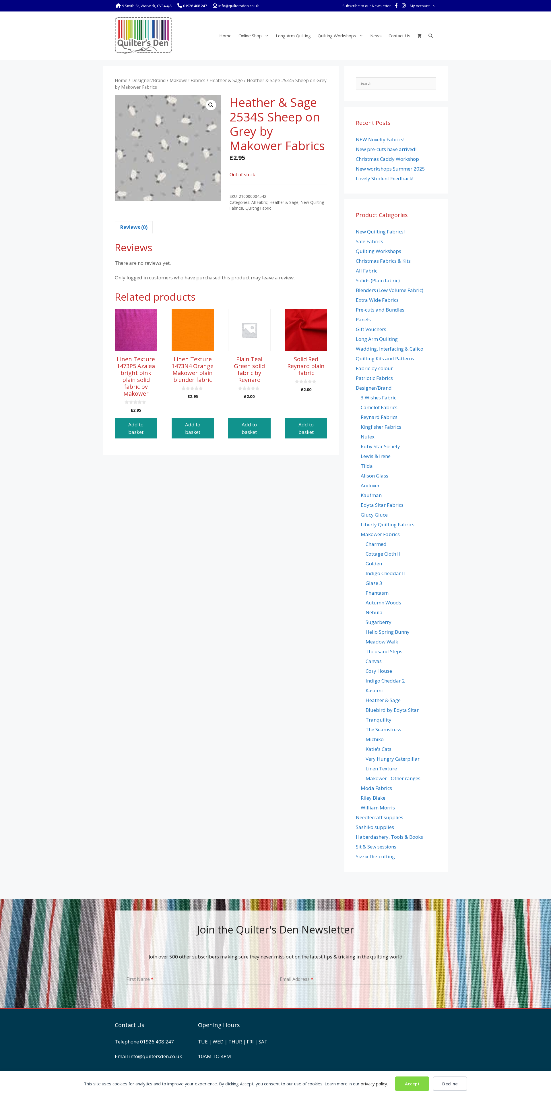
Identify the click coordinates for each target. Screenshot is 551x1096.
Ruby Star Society (380, 446)
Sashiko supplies (375, 827)
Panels (363, 319)
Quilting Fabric (258, 208)
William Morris (378, 807)
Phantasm (377, 592)
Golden (374, 563)
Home (225, 35)
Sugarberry (378, 622)
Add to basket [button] (135, 428)
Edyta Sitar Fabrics (382, 505)
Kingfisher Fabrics (381, 427)
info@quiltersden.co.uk (155, 1056)
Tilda (367, 466)
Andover (370, 485)
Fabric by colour (374, 368)
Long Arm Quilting (293, 35)
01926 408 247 (157, 1041)
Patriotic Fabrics (374, 378)
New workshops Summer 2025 (390, 168)
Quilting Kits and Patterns (385, 358)
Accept (412, 1084)
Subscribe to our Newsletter (366, 5)
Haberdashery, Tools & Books (389, 837)
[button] (211, 105)
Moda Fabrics (376, 788)
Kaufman (371, 495)
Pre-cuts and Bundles (380, 309)
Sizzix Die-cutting (375, 856)
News (376, 35)
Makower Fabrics (187, 80)
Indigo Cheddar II (385, 573)
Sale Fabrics (369, 241)
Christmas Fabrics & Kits (383, 261)
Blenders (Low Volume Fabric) (389, 290)
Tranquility (378, 719)
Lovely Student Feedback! (384, 178)
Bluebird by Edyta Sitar (392, 710)
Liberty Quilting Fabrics (387, 524)
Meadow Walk (382, 641)
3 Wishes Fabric (378, 397)
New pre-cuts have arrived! (386, 149)
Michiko (375, 739)
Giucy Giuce (374, 514)
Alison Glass (374, 475)
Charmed (376, 544)
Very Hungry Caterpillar (393, 758)
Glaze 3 (374, 583)
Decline (450, 1084)
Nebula (374, 612)
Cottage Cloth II (383, 553)
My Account (420, 5)
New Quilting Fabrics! (380, 231)
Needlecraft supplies (379, 817)
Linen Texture (381, 768)
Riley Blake (373, 798)
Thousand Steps (384, 651)
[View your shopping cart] (419, 35)
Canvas (374, 661)
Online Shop (250, 35)
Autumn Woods (383, 602)
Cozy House (379, 671)
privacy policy (374, 1084)
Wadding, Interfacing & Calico (389, 348)
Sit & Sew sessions (376, 846)
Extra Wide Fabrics (377, 300)
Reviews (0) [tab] (134, 227)
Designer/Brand (148, 80)
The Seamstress (383, 729)
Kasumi (374, 690)
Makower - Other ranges (393, 778)
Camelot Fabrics (379, 407)
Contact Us (399, 35)
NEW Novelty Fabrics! (380, 139)
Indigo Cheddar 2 (385, 680)
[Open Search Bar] (430, 35)
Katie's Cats (378, 749)
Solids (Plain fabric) (378, 280)
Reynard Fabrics (379, 417)
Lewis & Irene (376, 456)
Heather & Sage (226, 80)
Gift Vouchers (371, 329)
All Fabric (259, 202)
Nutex (368, 436)
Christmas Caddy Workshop (387, 159)
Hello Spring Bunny (388, 632)
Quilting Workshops (337, 35)
